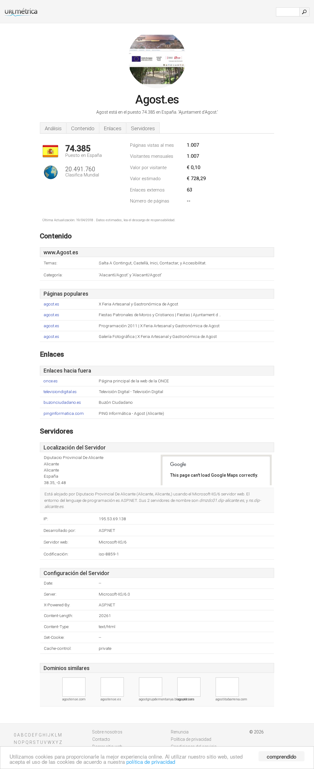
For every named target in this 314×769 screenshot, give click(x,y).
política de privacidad (150, 761)
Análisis (53, 128)
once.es (51, 381)
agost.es (51, 304)
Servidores (143, 128)
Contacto (101, 739)
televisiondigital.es (60, 391)
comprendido (281, 756)
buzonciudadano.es (62, 402)
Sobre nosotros (107, 731)
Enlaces (112, 128)
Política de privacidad (191, 739)
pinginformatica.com (64, 413)
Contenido (82, 128)
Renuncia (180, 731)
